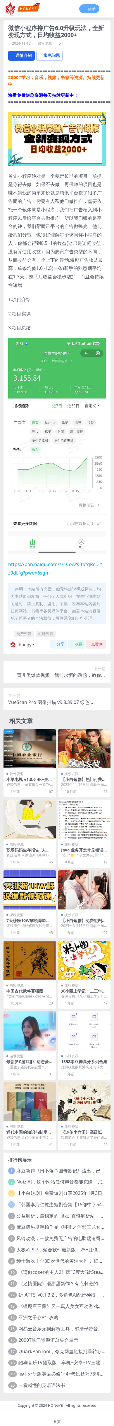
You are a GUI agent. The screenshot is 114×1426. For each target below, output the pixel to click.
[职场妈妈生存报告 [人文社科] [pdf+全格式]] (30, 819)
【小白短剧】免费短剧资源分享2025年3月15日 (83, 923)
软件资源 (17, 773)
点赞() (97, 644)
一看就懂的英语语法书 (41, 1385)
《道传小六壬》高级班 (81, 1132)
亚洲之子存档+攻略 (38, 1317)
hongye (26, 644)
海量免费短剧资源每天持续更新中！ (43, 95)
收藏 (78, 644)
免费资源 (24, 633)
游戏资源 (17, 1055)
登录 (91, 9)
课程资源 (45, 43)
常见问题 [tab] (52, 55)
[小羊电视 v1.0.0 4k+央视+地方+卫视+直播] (30, 748)
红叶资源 (45, 633)
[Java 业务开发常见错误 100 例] (84, 819)
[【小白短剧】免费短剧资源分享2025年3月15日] (84, 889)
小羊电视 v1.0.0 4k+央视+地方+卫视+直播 (29, 782)
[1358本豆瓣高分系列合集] (84, 1030)
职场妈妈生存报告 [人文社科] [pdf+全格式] (28, 852)
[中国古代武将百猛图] (30, 960)
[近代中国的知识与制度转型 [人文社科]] (30, 1101)
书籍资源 (17, 844)
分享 (60, 644)
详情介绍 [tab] (23, 55)
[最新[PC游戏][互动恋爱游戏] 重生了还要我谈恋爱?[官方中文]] (30, 1030)
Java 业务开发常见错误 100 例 (84, 852)
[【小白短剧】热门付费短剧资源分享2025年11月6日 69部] (84, 748)
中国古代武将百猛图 (24, 991)
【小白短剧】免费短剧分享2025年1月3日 (59, 1193)
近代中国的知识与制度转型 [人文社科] (28, 1134)
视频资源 (71, 773)
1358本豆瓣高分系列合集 (84, 1061)
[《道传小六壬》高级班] (84, 1101)
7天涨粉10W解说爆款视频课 (28, 923)
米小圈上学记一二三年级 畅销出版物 (83, 993)
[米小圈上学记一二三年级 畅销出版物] (84, 960)
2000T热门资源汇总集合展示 (48, 1340)
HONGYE (55, 1405)
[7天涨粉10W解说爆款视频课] (30, 889)
